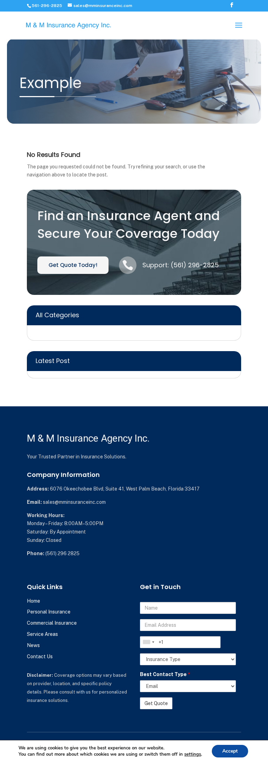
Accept (230, 751)
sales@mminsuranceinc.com (74, 502)
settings (192, 754)
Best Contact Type (165, 674)
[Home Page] (68, 24)
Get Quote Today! (73, 265)
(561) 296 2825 (62, 553)
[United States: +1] (148, 642)
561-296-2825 (47, 5)
